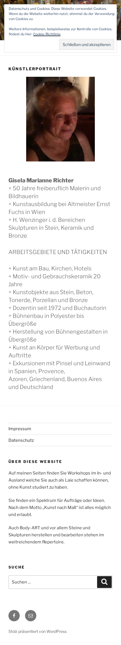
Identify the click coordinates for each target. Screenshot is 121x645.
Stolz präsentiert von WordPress (37, 631)
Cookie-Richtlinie (46, 34)
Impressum (19, 428)
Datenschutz (21, 440)
